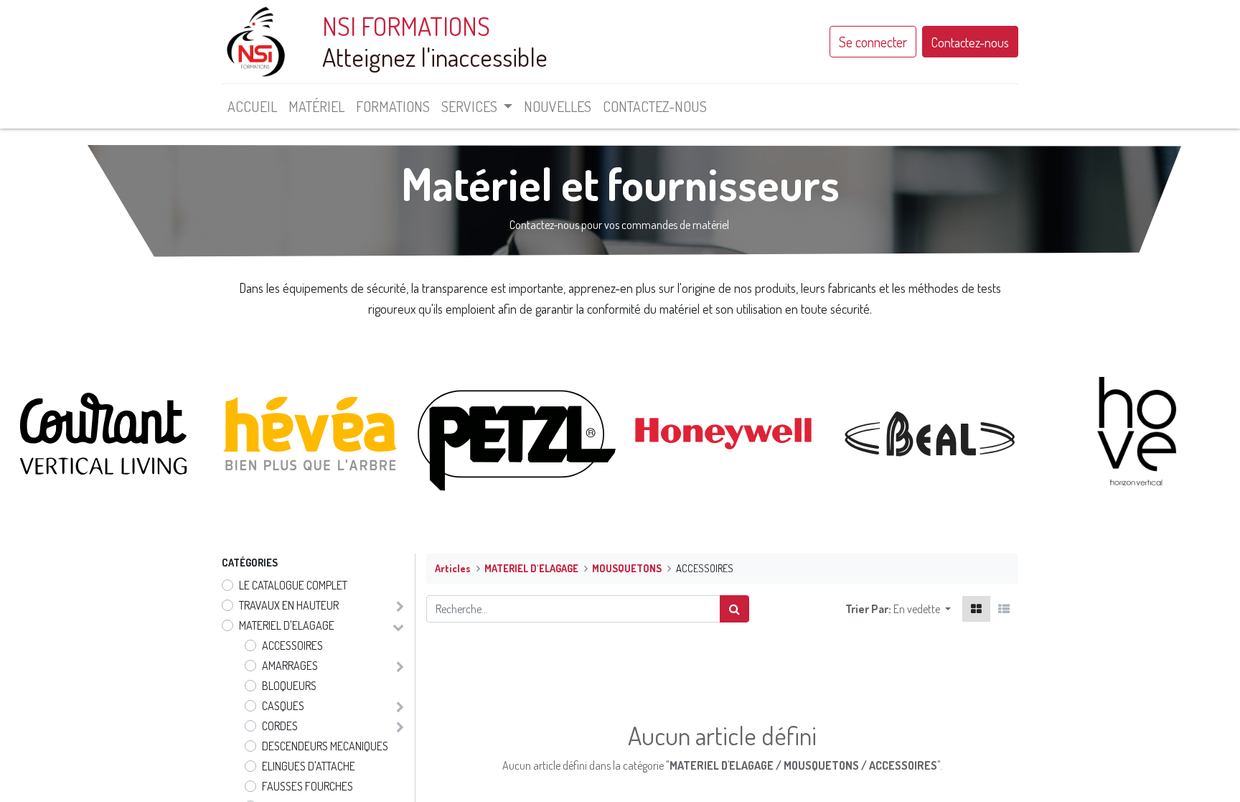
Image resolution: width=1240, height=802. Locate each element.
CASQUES (283, 706)
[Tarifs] (976, 609)
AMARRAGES (290, 665)
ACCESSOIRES (292, 645)
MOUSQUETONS (627, 567)
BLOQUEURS (289, 686)
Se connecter (873, 41)
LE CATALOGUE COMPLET (293, 585)
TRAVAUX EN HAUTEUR (289, 605)
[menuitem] (252, 106)
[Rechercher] (734, 609)
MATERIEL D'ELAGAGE (286, 625)
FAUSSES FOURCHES (307, 786)
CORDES (280, 726)
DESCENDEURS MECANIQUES (325, 746)
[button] (922, 609)
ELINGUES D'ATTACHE (308, 766)
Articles (453, 567)
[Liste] (1004, 609)
